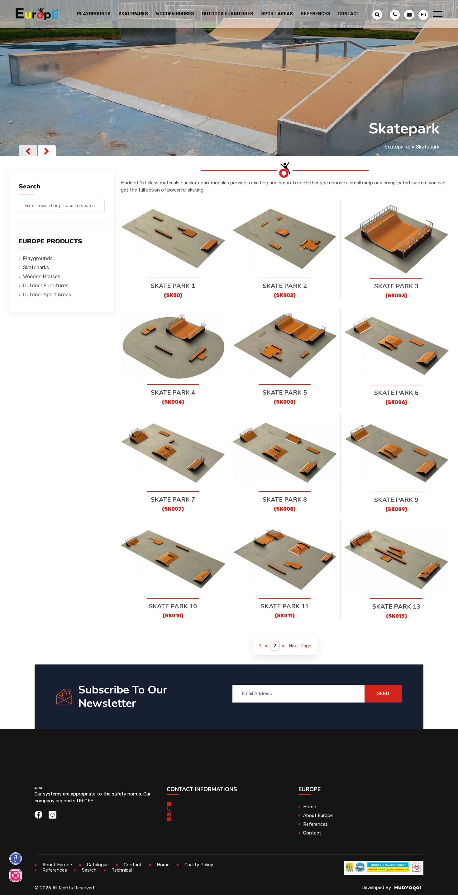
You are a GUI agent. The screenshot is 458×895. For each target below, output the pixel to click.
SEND (383, 693)
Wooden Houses (41, 277)
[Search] (100, 202)
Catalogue (98, 865)
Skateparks (397, 147)
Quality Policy (198, 865)
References (315, 14)
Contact (349, 14)
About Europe (318, 815)
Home (309, 807)
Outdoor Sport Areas (47, 295)
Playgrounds (38, 258)
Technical (122, 870)
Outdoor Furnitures (45, 286)
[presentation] (28, 151)
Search (89, 870)
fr (423, 14)
